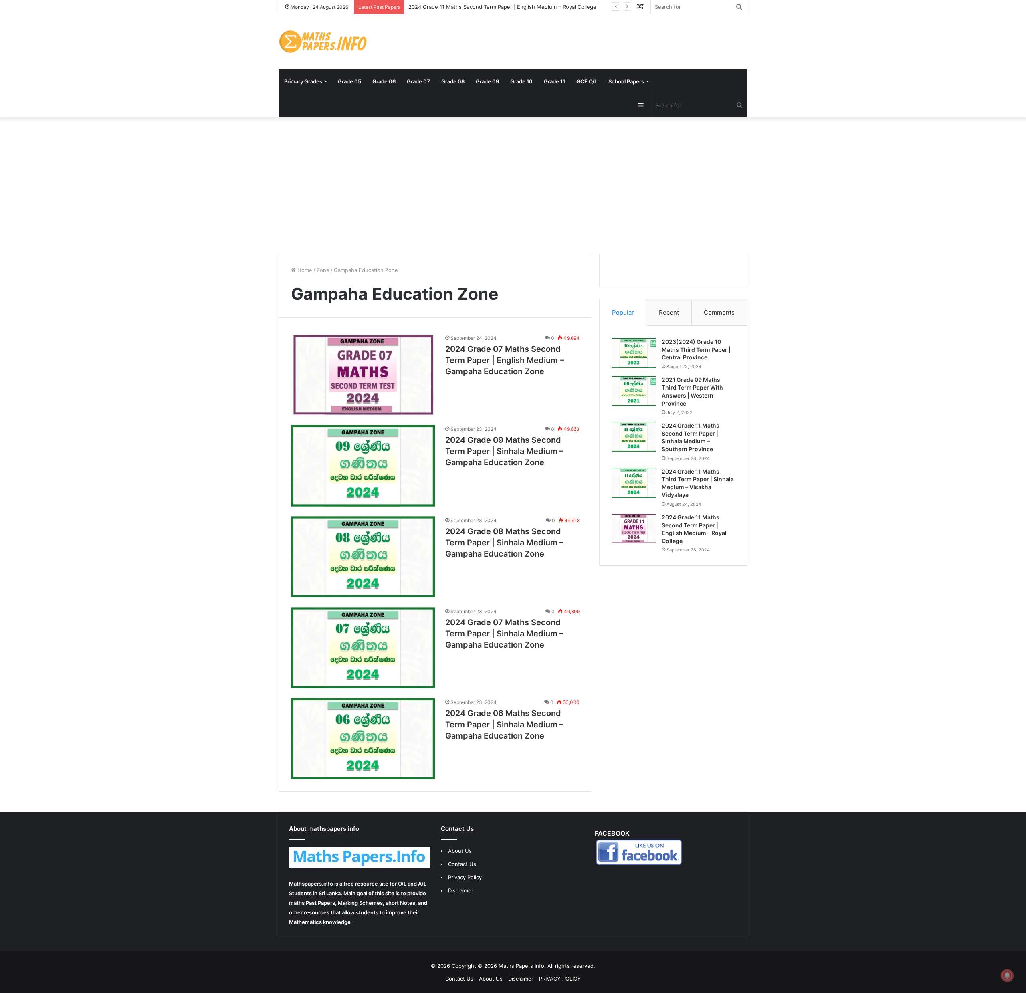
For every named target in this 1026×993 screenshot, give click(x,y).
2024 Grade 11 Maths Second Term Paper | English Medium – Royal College (502, 7)
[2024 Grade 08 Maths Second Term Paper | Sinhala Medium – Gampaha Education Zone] (363, 556)
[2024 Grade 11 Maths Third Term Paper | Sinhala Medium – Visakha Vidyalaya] (634, 483)
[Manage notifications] (1007, 975)
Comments (719, 312)
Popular (623, 312)
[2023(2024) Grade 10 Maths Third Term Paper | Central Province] (634, 353)
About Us (460, 851)
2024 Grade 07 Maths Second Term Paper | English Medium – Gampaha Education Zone (504, 360)
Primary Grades (303, 81)
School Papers (626, 81)
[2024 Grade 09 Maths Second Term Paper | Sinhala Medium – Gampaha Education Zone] (363, 465)
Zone (323, 270)
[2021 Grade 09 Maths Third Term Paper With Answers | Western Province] (634, 391)
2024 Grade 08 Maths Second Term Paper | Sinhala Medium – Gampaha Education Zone (504, 543)
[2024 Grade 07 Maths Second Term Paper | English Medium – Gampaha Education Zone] (363, 374)
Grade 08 (453, 81)
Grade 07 (418, 81)
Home (304, 270)
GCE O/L (586, 81)
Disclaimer (460, 890)
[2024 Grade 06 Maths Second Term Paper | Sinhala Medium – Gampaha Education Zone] (363, 738)
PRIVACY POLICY (560, 978)
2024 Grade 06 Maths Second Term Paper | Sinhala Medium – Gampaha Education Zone (504, 724)
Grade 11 (554, 81)
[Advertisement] (513, 185)
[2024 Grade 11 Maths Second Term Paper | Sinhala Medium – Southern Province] (634, 437)
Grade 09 (487, 81)
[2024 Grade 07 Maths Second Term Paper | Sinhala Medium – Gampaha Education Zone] (363, 647)
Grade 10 (521, 81)
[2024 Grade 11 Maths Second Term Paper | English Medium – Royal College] (634, 528)
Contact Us (462, 864)
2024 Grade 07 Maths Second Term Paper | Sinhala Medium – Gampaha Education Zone (504, 634)
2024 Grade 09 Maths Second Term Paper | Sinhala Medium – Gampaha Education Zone (504, 451)
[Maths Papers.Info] (323, 41)
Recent (669, 312)
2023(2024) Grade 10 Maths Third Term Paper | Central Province (696, 349)
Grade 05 (349, 81)
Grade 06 (384, 81)
